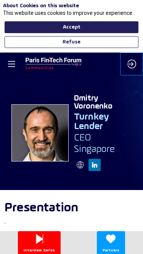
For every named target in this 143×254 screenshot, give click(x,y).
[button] (11, 64)
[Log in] (131, 64)
